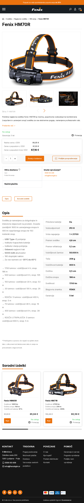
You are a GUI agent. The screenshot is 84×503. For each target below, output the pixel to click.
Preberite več (7, 126)
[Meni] (3, 9)
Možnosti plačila (29, 455)
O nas (45, 452)
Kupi (7, 421)
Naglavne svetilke (20, 19)
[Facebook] (4, 492)
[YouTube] (15, 492)
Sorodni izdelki (23, 199)
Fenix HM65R (10, 401)
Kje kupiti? (47, 455)
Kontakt (46, 462)
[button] (45, 110)
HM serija (33, 19)
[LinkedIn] (9, 492)
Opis (7, 199)
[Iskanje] (70, 9)
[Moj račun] (75, 9)
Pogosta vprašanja (71, 455)
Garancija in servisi (71, 452)
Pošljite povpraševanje (67, 158)
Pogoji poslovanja (30, 452)
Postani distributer (50, 459)
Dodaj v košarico (35, 158)
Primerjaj (78, 135)
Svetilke (9, 19)
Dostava (26, 459)
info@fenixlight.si (50, 176)
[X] (20, 492)
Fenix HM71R (51, 401)
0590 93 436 (49, 173)
